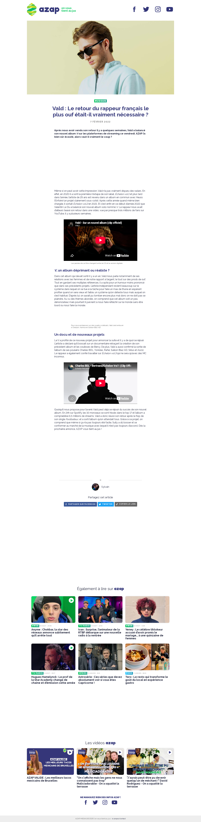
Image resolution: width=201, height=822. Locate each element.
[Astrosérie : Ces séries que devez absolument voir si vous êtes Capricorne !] (100, 657)
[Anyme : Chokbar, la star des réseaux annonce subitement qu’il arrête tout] (53, 609)
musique (100, 101)
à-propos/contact (119, 819)
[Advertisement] (100, 164)
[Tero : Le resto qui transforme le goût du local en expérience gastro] (147, 657)
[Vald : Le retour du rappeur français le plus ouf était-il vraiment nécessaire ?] (100, 58)
